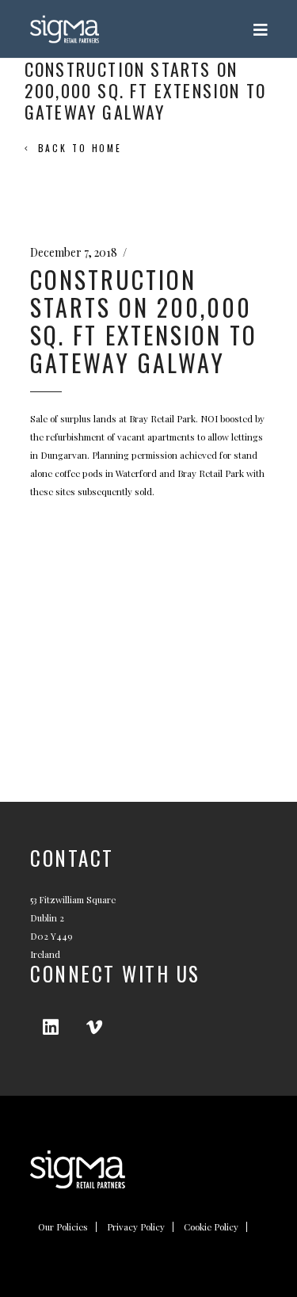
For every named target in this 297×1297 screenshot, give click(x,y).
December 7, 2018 (73, 252)
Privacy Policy (136, 1227)
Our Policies (63, 1227)
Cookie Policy (211, 1227)
